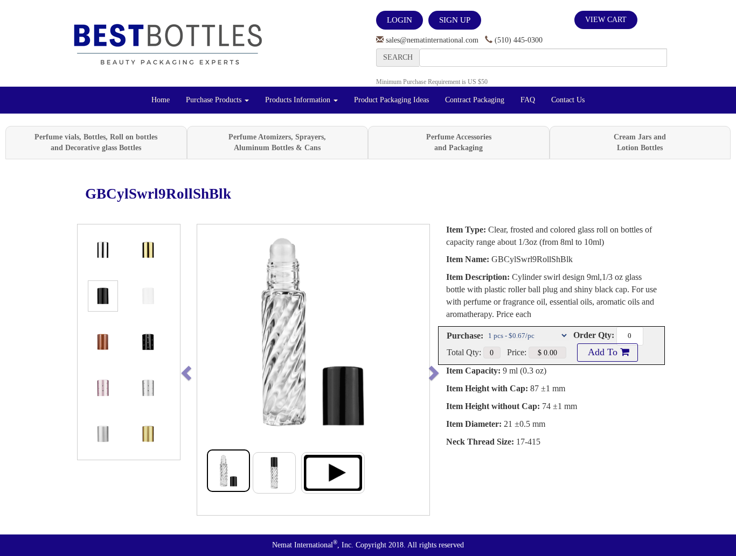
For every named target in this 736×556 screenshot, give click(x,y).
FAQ (527, 100)
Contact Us (568, 100)
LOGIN (399, 20)
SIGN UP (454, 20)
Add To (603, 352)
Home (160, 100)
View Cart (606, 20)
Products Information (298, 100)
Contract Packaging (474, 100)
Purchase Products (215, 100)
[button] (208, 369)
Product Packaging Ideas (391, 100)
